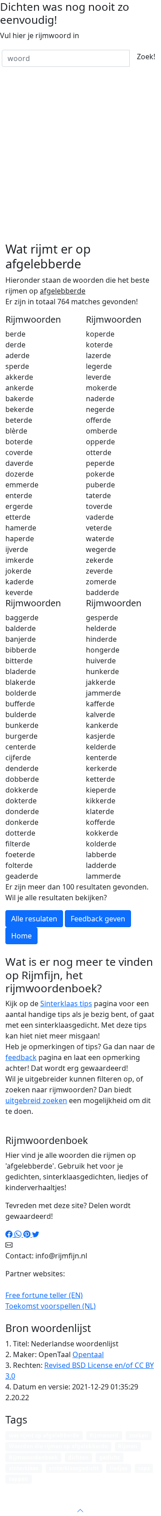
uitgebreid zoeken (36, 1100)
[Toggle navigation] (143, 1491)
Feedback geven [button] (98, 919)
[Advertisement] (80, 156)
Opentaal (88, 1354)
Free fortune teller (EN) (44, 1295)
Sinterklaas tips (66, 1003)
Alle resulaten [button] (34, 919)
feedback (21, 1057)
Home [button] (21, 936)
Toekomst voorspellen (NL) (50, 1306)
